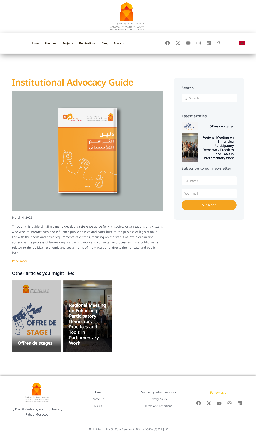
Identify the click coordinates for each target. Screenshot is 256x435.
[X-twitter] (178, 43)
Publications (87, 43)
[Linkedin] (209, 43)
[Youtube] (188, 43)
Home (35, 43)
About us (50, 43)
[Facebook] (167, 43)
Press (117, 43)
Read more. (20, 261)
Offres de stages (35, 343)
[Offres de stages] (36, 316)
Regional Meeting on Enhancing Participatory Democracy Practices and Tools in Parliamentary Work (87, 324)
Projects (67, 43)
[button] (218, 42)
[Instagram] (198, 43)
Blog (105, 43)
